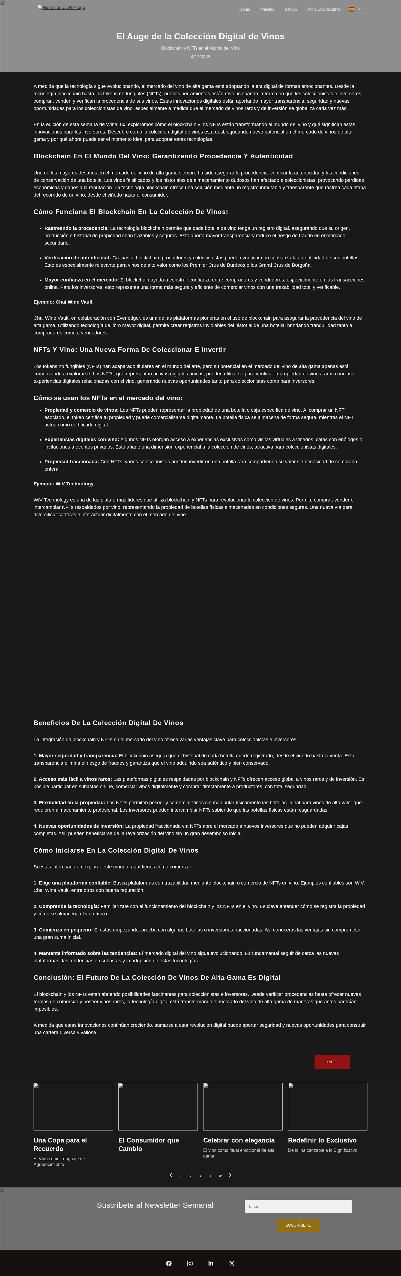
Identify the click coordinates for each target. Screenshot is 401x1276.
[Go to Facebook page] (169, 1263)
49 (220, 1175)
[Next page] (230, 1176)
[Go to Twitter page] (232, 1263)
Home (244, 9)
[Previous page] (171, 1176)
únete (332, 1062)
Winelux (267, 9)
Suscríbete (298, 1225)
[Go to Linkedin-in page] (211, 1263)
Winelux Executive (323, 9)
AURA (291, 9)
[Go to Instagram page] (190, 1263)
